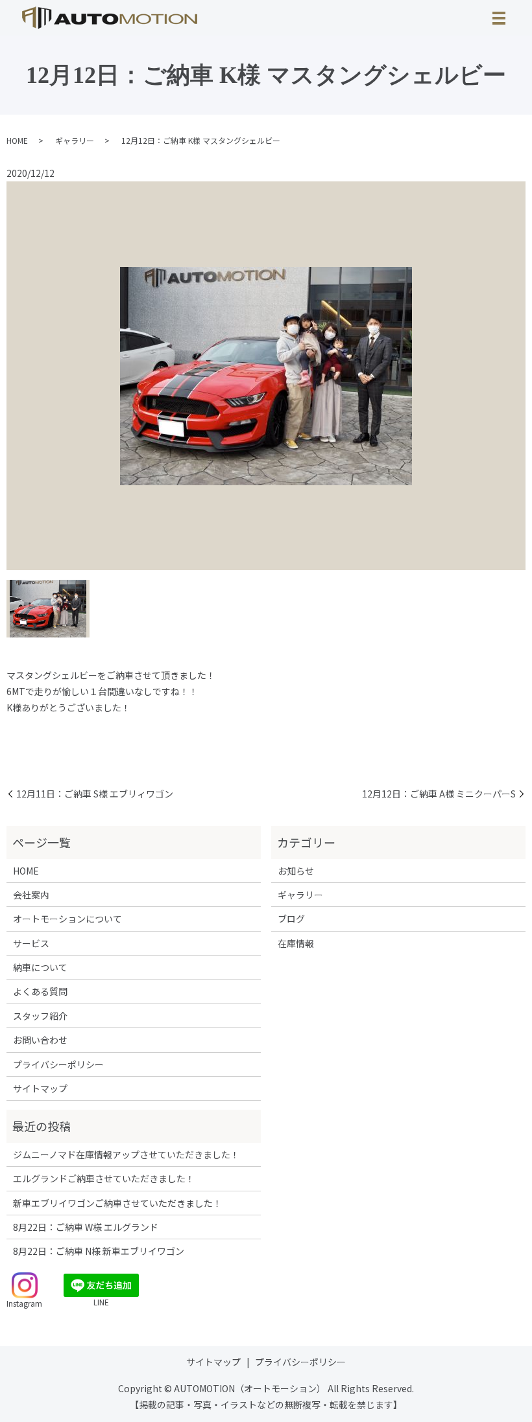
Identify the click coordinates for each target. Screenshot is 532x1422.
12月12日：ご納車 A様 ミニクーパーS (439, 794)
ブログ (291, 918)
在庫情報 (296, 943)
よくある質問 (40, 991)
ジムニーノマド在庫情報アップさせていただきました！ (126, 1154)
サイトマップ (40, 1088)
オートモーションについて (67, 918)
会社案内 (31, 894)
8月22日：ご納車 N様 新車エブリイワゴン (98, 1250)
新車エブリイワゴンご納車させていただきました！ (117, 1203)
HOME (17, 140)
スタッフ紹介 (40, 1015)
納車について (40, 967)
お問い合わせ (40, 1039)
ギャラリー (74, 140)
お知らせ (296, 870)
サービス (31, 943)
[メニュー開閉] (498, 18)
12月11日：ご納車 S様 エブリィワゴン (94, 794)
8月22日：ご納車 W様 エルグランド (85, 1227)
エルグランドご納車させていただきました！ (104, 1178)
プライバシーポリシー (58, 1064)
